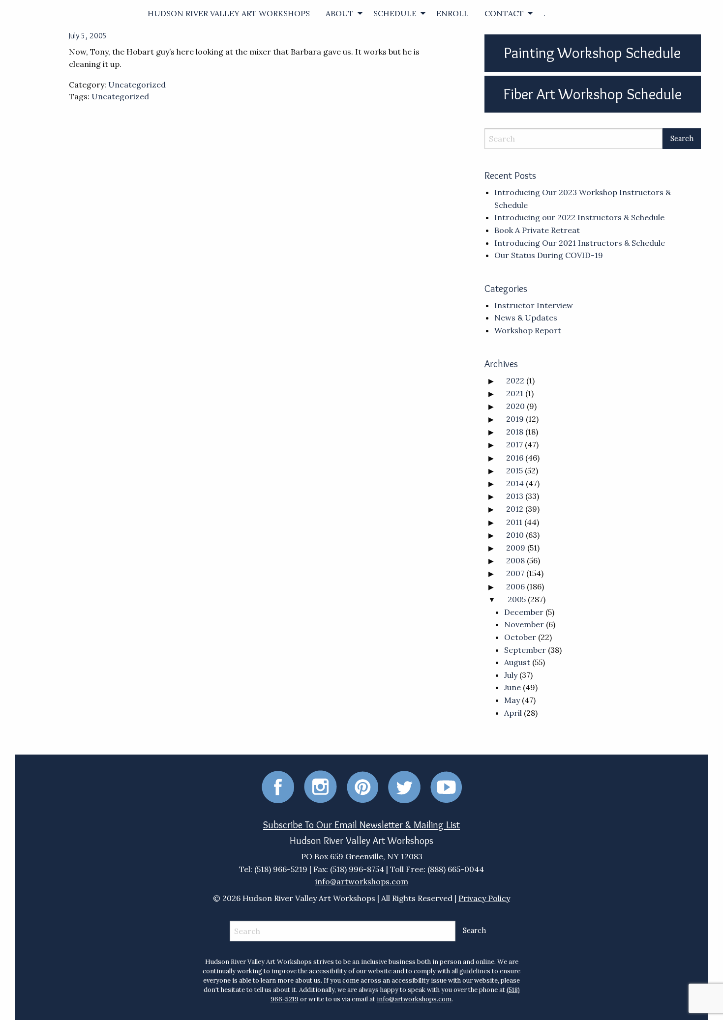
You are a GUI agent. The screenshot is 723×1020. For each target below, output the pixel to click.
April (513, 713)
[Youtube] (446, 786)
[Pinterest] (362, 786)
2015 (514, 470)
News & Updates (525, 317)
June (512, 687)
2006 (515, 586)
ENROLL (452, 13)
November (524, 624)
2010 (515, 535)
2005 (517, 599)
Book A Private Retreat (537, 230)
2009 (515, 548)
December (523, 612)
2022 (515, 380)
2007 (515, 573)
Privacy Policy (484, 898)
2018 (514, 432)
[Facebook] (278, 786)
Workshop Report (527, 330)
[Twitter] (404, 786)
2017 (514, 444)
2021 (514, 393)
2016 (514, 458)
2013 (514, 496)
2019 (515, 419)
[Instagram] (320, 786)
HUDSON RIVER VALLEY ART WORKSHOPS (229, 13)
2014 (515, 483)
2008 (515, 560)
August (517, 662)
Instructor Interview (533, 305)
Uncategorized (137, 84)
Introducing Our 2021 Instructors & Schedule (579, 243)
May (512, 700)
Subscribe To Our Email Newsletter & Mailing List (361, 825)
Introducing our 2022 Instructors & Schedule (579, 217)
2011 (514, 522)
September (525, 650)
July (510, 675)
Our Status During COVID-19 (548, 255)
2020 (515, 406)
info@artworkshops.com (361, 881)
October (520, 637)
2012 (514, 509)
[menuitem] (229, 13)
